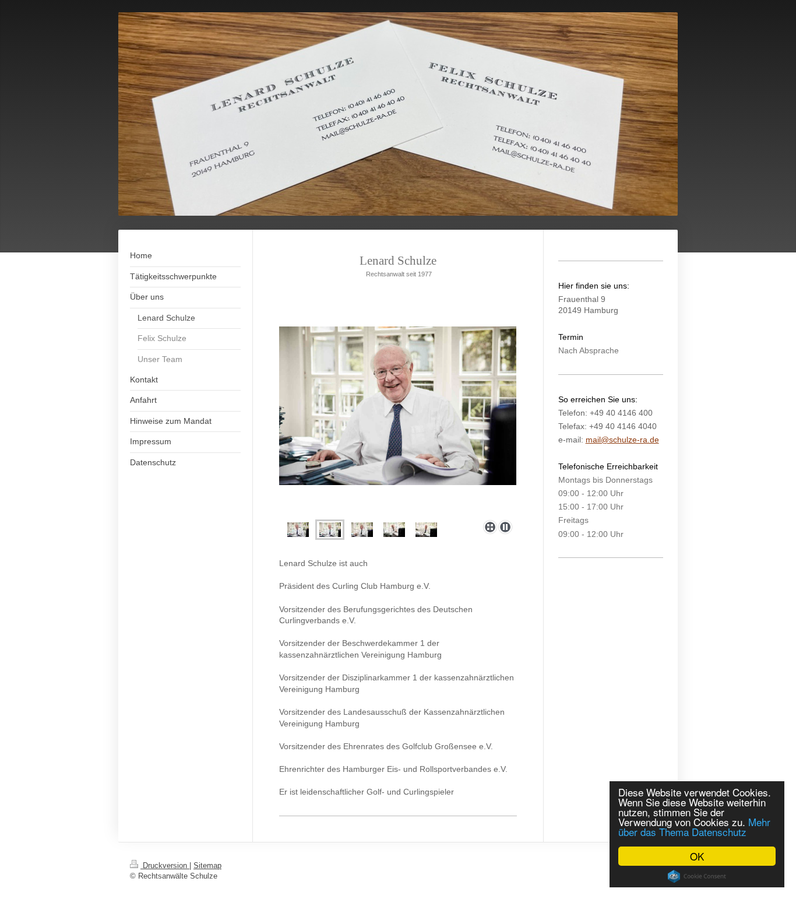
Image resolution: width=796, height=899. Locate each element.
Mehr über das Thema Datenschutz (694, 826)
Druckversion (164, 865)
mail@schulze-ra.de (622, 439)
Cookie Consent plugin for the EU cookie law (697, 876)
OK (697, 856)
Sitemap (207, 865)
